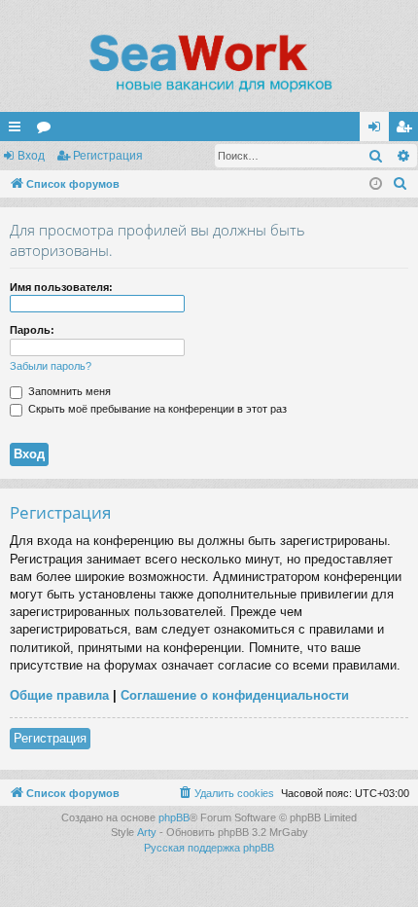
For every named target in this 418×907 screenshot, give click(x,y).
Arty (147, 832)
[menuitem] (400, 184)
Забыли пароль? (50, 366)
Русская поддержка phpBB (209, 847)
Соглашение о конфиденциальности (235, 695)
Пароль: (32, 330)
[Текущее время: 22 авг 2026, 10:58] (375, 184)
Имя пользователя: (61, 287)
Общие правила (59, 695)
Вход (31, 156)
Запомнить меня (68, 391)
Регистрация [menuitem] (407, 130)
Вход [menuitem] (378, 130)
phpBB (174, 817)
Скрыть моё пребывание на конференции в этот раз (156, 409)
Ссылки (18, 130)
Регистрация (108, 156)
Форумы (47, 130)
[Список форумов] (209, 63)
